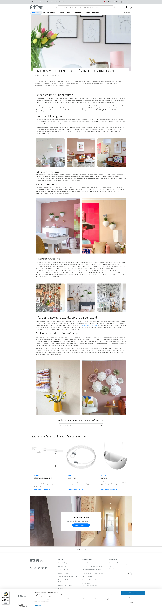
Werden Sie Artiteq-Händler (67, 576)
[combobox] (85, 7)
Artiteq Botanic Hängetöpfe (87, 325)
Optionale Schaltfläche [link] (81, 525)
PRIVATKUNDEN (65, 13)
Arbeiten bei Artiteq (65, 585)
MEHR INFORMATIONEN (41, 489)
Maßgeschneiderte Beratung (91, 569)
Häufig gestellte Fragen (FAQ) (92, 573)
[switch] (5, 603)
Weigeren (133, 603)
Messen (60, 588)
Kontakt (85, 563)
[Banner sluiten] (147, 591)
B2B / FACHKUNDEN (49, 13)
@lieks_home (90, 81)
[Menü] (9, 592)
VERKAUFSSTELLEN (92, 13)
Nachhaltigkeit (63, 566)
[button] (130, 7)
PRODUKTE (35, 13)
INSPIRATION (78, 13)
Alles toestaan (133, 593)
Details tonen (37, 605)
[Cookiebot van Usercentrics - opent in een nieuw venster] (22, 605)
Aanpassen (132, 598)
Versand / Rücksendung (90, 580)
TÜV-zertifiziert (63, 569)
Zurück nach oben (81, 549)
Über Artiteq (62, 563)
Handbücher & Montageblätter (92, 566)
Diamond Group (63, 573)
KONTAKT (127, 13)
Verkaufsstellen (87, 576)
